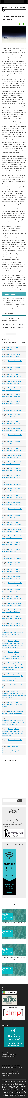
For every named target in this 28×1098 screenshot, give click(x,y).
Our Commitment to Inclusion (8, 1063)
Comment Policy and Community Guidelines (12, 1065)
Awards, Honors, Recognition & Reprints (11, 1071)
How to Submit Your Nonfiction (9, 1061)
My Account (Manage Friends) (8, 1056)
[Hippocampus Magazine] (14, 8)
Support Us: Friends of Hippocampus (10, 1073)
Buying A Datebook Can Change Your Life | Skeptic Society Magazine (12, 705)
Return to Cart (5, 1058)
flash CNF (13, 334)
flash (8, 334)
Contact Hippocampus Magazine (9, 1054)
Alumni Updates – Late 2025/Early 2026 (14, 922)
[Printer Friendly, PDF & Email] (22, 24)
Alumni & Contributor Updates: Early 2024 (14, 977)
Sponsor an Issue (6, 1075)
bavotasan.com (21, 1095)
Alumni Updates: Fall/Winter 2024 (14, 940)
